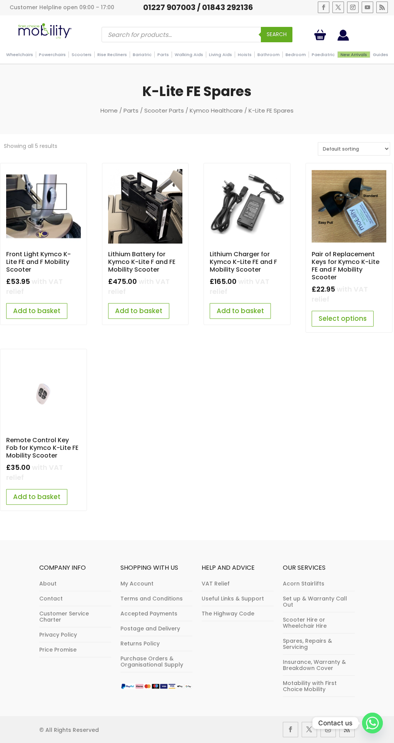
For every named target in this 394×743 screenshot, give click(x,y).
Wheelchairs (19, 54)
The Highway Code (228, 613)
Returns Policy (140, 643)
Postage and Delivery (150, 628)
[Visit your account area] (343, 39)
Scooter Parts (164, 110)
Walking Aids (189, 54)
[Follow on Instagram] (353, 7)
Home (109, 110)
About (48, 583)
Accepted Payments (148, 613)
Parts (163, 54)
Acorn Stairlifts (303, 583)
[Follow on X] (338, 7)
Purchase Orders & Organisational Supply (151, 661)
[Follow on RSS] (382, 7)
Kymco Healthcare (216, 110)
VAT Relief (216, 583)
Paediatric (323, 54)
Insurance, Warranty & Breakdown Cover (314, 665)
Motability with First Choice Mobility (310, 686)
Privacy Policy (58, 635)
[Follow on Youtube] (367, 7)
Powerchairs (52, 54)
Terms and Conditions (151, 598)
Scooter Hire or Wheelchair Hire (305, 623)
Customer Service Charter (64, 617)
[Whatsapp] (372, 723)
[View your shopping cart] (321, 35)
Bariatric (142, 54)
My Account (137, 583)
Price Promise (58, 649)
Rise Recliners (112, 54)
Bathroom (268, 54)
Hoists (245, 54)
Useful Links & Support (233, 598)
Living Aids (220, 54)
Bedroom (295, 54)
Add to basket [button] (36, 310)
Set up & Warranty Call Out (315, 602)
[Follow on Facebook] (323, 7)
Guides (380, 54)
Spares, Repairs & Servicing (307, 644)
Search (277, 34)
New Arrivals (354, 54)
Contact (51, 598)
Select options (343, 318)
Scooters (82, 54)
